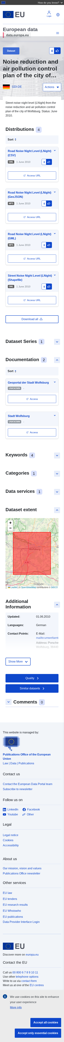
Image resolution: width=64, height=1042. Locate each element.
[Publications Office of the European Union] (30, 743)
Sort (10, 139)
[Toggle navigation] (57, 33)
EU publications (13, 916)
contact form (29, 980)
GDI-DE (17, 86)
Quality (29, 678)
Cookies (8, 840)
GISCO (54, 587)
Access (34, 399)
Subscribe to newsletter (17, 789)
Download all (30, 319)
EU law (7, 892)
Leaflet (13, 587)
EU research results (15, 904)
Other (30, 814)
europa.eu (32, 954)
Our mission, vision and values (22, 868)
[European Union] (30, 946)
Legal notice (10, 835)
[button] (50, 2)
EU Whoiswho (12, 910)
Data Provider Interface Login (21, 921)
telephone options (27, 976)
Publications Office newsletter (21, 873)
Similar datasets (30, 688)
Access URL (34, 175)
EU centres (37, 985)
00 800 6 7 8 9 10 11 (25, 972)
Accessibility (11, 845)
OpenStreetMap (28, 587)
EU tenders (10, 898)
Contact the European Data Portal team (27, 784)
